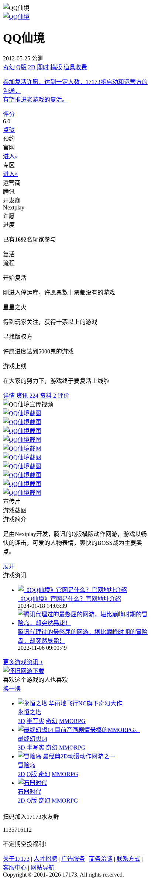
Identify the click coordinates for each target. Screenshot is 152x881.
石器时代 (29, 792)
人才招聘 (45, 859)
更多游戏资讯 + (23, 662)
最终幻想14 (32, 739)
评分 (9, 114)
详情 (9, 395)
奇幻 (9, 67)
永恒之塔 (29, 712)
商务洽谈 (101, 859)
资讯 (27, 395)
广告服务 (73, 859)
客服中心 (15, 867)
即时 (43, 67)
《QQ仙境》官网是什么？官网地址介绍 (69, 599)
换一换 (12, 689)
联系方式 (128, 859)
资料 (48, 395)
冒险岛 (26, 765)
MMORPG (72, 721)
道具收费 (75, 67)
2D (31, 67)
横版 (56, 67)
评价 (63, 395)
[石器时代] (32, 783)
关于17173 (16, 859)
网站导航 (42, 867)
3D (21, 721)
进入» (10, 156)
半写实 (35, 721)
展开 (9, 566)
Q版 (21, 67)
